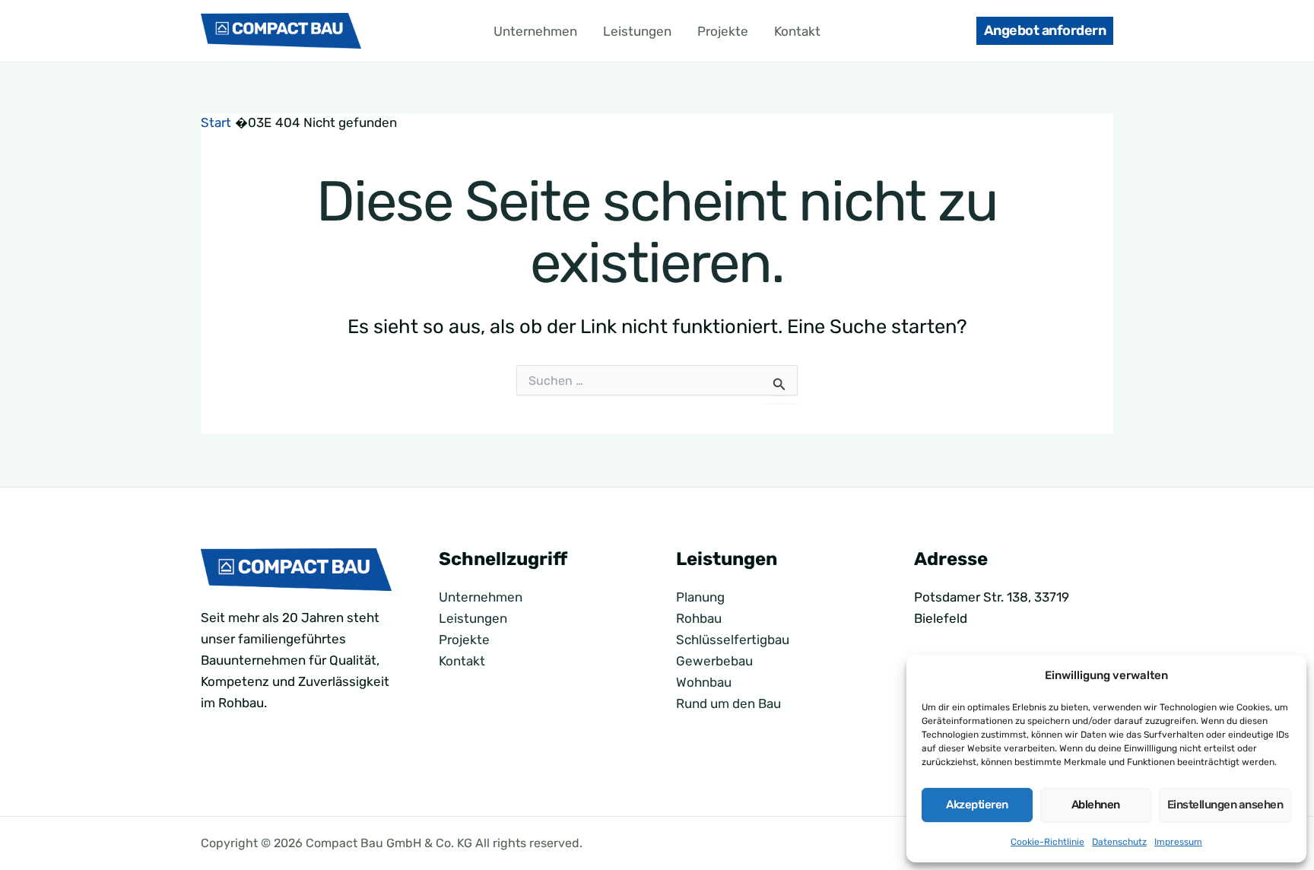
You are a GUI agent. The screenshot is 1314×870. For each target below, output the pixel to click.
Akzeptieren (977, 804)
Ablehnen (1095, 804)
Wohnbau (704, 682)
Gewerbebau (714, 660)
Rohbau (699, 618)
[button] (1045, 31)
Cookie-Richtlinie (1047, 842)
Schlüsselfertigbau (732, 639)
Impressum (1178, 842)
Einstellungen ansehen (1225, 804)
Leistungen (637, 31)
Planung (700, 597)
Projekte (722, 31)
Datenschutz (1119, 842)
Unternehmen (535, 31)
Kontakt (797, 31)
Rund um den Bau (728, 703)
